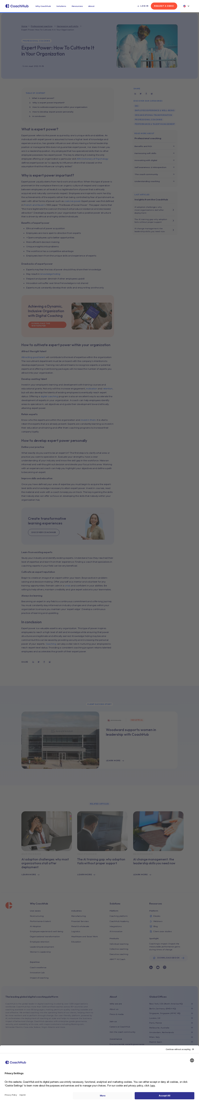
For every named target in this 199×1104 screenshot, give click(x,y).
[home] (17, 6)
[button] (43, 6)
